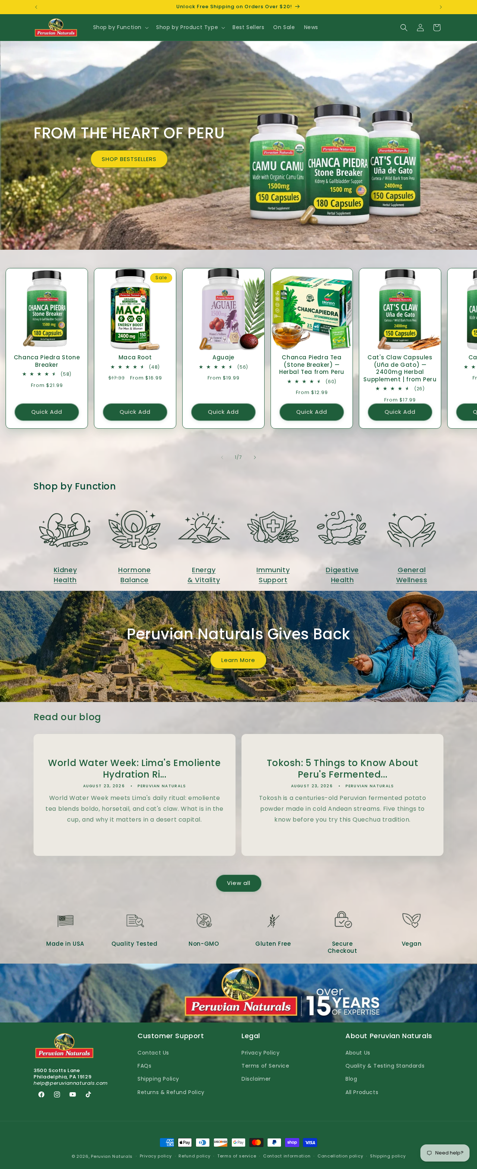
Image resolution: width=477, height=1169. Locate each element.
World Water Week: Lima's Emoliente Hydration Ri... (134, 768)
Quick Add (46, 412)
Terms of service (236, 1156)
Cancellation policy (340, 1156)
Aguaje (223, 357)
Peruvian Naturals (112, 1156)
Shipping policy (388, 1156)
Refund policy (194, 1156)
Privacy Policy (260, 1052)
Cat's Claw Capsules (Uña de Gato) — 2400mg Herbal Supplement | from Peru (399, 368)
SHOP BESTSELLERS (129, 159)
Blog (351, 1079)
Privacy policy (156, 1156)
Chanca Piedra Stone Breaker (47, 361)
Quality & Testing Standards (384, 1065)
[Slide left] (222, 457)
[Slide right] (255, 457)
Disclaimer (256, 1079)
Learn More (239, 660)
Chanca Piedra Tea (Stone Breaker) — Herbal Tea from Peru (311, 365)
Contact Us (153, 1052)
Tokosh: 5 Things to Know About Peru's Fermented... (342, 768)
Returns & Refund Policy (171, 1092)
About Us (357, 1052)
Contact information (286, 1156)
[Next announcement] (441, 7)
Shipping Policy (158, 1079)
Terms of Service (265, 1065)
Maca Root (135, 357)
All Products (361, 1092)
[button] (120, 27)
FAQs (144, 1065)
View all (238, 883)
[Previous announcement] (36, 7)
